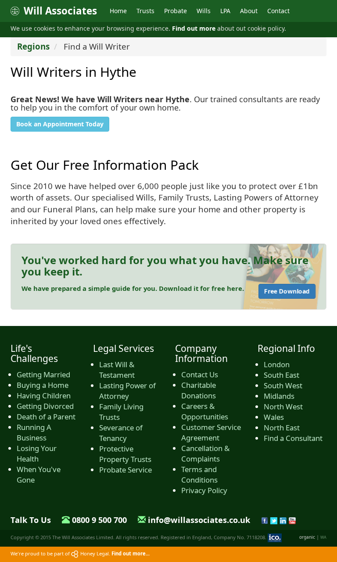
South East (281, 375)
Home (118, 11)
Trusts (145, 11)
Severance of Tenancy (121, 432)
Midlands (279, 396)
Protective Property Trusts (125, 454)
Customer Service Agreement (211, 432)
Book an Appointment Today (60, 124)
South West (283, 385)
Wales (274, 417)
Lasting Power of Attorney (127, 390)
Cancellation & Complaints (205, 453)
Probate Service (125, 470)
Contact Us (199, 374)
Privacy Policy (204, 490)
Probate (175, 11)
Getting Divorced (45, 406)
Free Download (287, 291)
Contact (278, 11)
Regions (33, 46)
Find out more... (130, 553)
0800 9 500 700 (99, 520)
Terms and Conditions (199, 474)
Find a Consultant (293, 438)
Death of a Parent (46, 417)
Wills (204, 11)
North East (282, 427)
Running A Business (34, 432)
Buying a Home (42, 385)
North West (283, 406)
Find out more (193, 28)
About (249, 11)
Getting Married (43, 374)
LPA (225, 11)
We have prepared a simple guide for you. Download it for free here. (133, 288)
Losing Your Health (37, 453)
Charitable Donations (198, 390)
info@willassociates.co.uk (199, 520)
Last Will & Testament (117, 369)
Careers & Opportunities (204, 411)
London (277, 364)
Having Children (44, 395)
